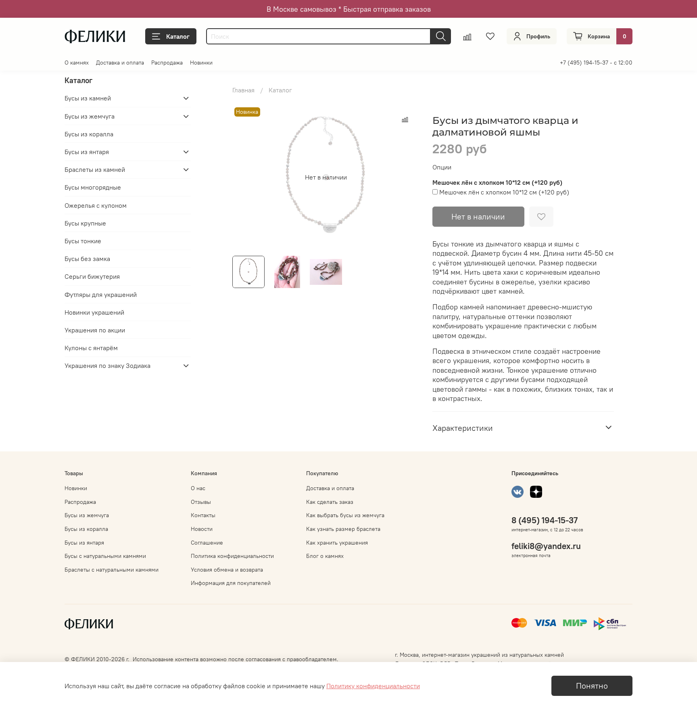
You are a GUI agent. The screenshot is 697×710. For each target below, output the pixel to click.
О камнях (77, 62)
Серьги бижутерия (92, 276)
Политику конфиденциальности (373, 686)
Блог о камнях (325, 556)
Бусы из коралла (89, 134)
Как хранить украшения (337, 542)
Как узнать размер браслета (343, 528)
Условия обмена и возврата (227, 569)
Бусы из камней (88, 98)
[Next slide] (406, 177)
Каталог (178, 36)
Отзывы (201, 501)
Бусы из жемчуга (90, 116)
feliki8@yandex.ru (546, 546)
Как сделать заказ (329, 501)
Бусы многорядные (93, 187)
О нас (198, 488)
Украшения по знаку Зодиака (107, 365)
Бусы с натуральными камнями (105, 556)
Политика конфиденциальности (232, 556)
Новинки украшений (94, 312)
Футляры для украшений (101, 294)
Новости (202, 528)
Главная (243, 90)
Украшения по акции (95, 330)
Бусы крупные (85, 223)
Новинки (201, 62)
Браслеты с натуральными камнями (112, 569)
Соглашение (207, 542)
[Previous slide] (245, 177)
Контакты (203, 515)
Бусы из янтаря (87, 152)
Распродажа (167, 62)
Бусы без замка (87, 259)
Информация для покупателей (231, 583)
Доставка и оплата (120, 62)
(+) (504, 192)
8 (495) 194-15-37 (544, 520)
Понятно (592, 686)
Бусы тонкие (83, 241)
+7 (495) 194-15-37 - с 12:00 (596, 62)
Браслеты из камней (95, 169)
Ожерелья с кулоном (96, 205)
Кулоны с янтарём (91, 348)
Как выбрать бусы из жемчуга (345, 515)
